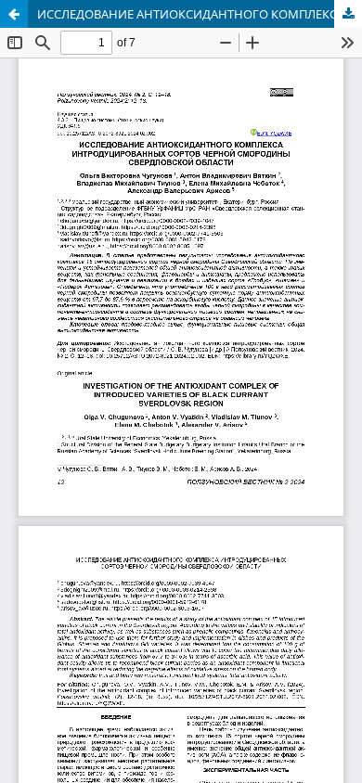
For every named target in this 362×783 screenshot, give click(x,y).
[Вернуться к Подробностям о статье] (14, 14)
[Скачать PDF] (348, 14)
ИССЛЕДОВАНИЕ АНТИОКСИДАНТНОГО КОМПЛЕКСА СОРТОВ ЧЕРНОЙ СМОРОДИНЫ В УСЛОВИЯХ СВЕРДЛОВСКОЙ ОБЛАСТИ (199, 14)
